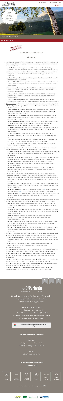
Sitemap (8, 259)
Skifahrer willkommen (14, 161)
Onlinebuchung (12, 133)
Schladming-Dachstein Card (16, 227)
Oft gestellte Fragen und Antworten (19, 143)
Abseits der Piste (13, 193)
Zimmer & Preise (11, 104)
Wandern (10, 203)
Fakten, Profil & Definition (13, 253)
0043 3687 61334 (25, 302)
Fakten (29, 386)
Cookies (25, 386)
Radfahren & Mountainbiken (16, 209)
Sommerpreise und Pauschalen (17, 109)
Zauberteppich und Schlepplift (17, 183)
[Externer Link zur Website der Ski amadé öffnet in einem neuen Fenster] (44, 397)
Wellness (10, 72)
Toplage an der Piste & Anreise (17, 88)
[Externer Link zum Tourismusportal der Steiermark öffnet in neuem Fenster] (25, 397)
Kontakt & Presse (13, 93)
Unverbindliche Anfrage (15, 127)
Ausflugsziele (12, 215)
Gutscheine (11, 139)
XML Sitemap (10, 263)
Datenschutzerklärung (12, 243)
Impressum (9, 249)
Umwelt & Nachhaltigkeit (15, 99)
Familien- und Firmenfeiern (16, 157)
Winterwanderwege (14, 189)
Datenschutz (20, 386)
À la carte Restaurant (14, 151)
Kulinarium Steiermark (15, 167)
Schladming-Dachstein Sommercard (19, 221)
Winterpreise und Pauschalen (17, 115)
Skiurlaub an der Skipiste (15, 177)
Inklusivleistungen (13, 78)
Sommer (8, 199)
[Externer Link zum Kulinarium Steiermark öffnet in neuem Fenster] (33, 397)
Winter (8, 173)
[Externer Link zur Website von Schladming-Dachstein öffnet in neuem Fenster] (18, 397)
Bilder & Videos (12, 82)
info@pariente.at (38, 302)
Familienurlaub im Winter (15, 237)
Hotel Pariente (10, 62)
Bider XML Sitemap (12, 267)
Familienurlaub (10, 233)
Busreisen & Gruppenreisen (16, 121)
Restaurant (9, 148)
